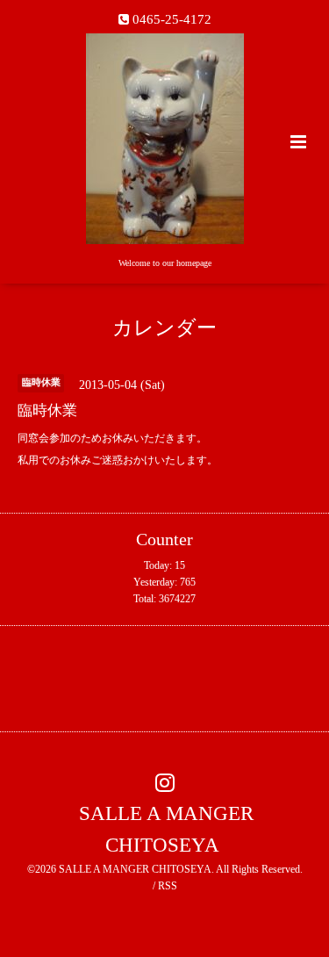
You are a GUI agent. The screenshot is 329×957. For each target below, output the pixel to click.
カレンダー (164, 328)
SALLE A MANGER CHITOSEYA (166, 829)
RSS (167, 886)
